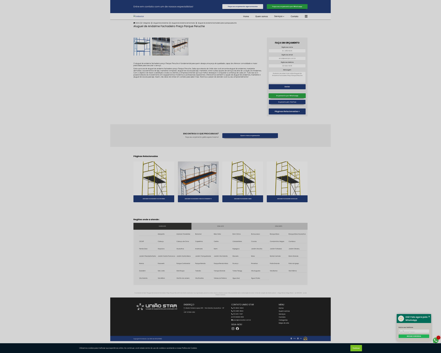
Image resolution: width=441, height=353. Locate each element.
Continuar (356, 348)
